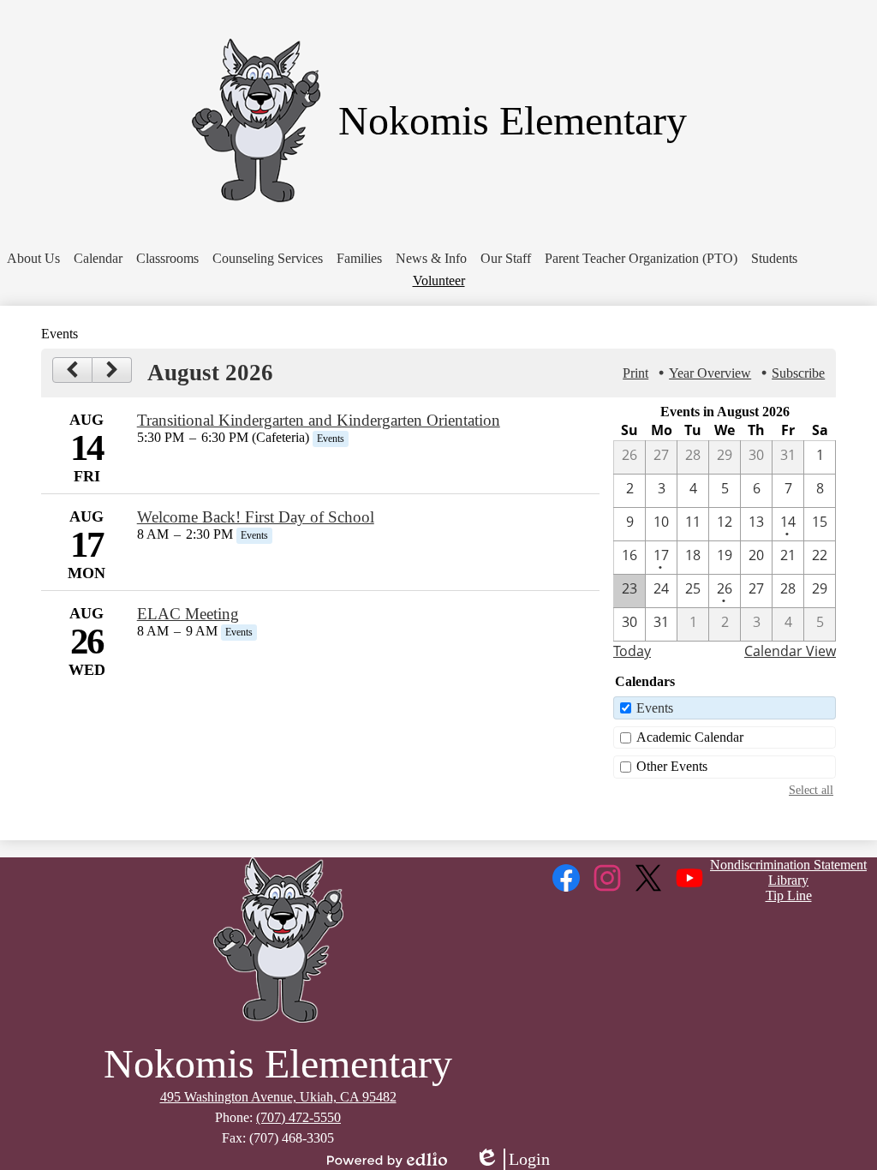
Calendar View (790, 651)
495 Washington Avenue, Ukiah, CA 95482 (278, 1096)
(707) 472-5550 (298, 1117)
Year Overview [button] (710, 373)
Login (512, 1159)
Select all (811, 790)
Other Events (671, 766)
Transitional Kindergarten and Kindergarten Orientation (318, 420)
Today (632, 651)
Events (654, 708)
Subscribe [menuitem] (798, 373)
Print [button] (635, 373)
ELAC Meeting (188, 614)
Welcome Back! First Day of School (255, 517)
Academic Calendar (689, 737)
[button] (33, 258)
